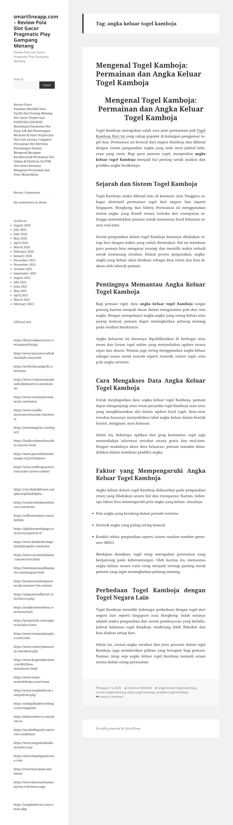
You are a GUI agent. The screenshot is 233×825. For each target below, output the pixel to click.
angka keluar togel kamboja (177, 688)
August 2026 (22, 225)
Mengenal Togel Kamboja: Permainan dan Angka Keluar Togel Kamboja (148, 73)
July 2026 (20, 230)
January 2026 (23, 256)
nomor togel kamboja (111, 692)
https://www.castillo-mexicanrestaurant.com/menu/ (34, 414)
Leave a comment (111, 697)
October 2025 (23, 269)
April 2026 (21, 243)
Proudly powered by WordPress (118, 728)
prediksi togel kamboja (172, 692)
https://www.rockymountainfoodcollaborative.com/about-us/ (34, 384)
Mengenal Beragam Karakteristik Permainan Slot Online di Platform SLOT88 (34, 157)
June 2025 (20, 286)
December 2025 (24, 260)
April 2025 (21, 295)
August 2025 (22, 278)
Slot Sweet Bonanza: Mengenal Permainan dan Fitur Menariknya (32, 170)
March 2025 (22, 300)
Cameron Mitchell (139, 688)
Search (18, 79)
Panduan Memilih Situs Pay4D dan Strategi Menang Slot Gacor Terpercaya (33, 113)
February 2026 (24, 252)
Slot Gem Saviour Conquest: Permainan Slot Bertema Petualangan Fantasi (33, 144)
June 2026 (20, 234)
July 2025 (20, 282)
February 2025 (24, 304)
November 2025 (25, 265)
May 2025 (20, 291)
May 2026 (20, 238)
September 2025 (25, 273)
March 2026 (22, 247)
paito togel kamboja (141, 692)
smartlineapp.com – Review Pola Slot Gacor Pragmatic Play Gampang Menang (36, 31)
